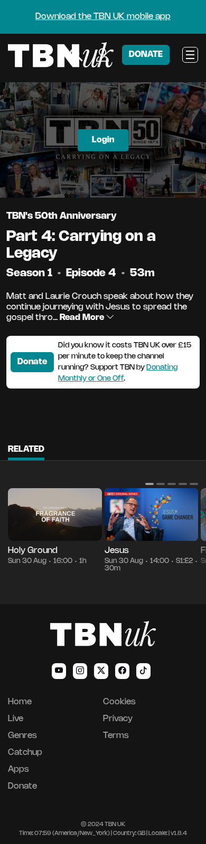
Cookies (119, 702)
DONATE (146, 55)
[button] (149, 484)
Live (15, 719)
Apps (18, 769)
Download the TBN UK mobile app (103, 17)
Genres (22, 736)
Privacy (118, 719)
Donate (32, 362)
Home (20, 702)
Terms (116, 736)
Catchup (25, 752)
